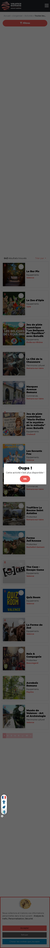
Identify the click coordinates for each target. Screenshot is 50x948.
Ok (25, 479)
